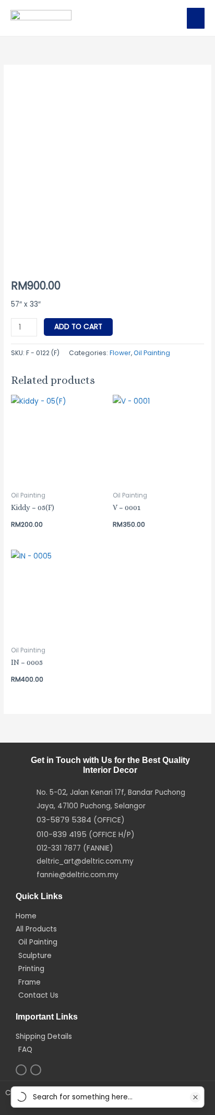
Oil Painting (152, 352)
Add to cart (78, 327)
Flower (120, 352)
